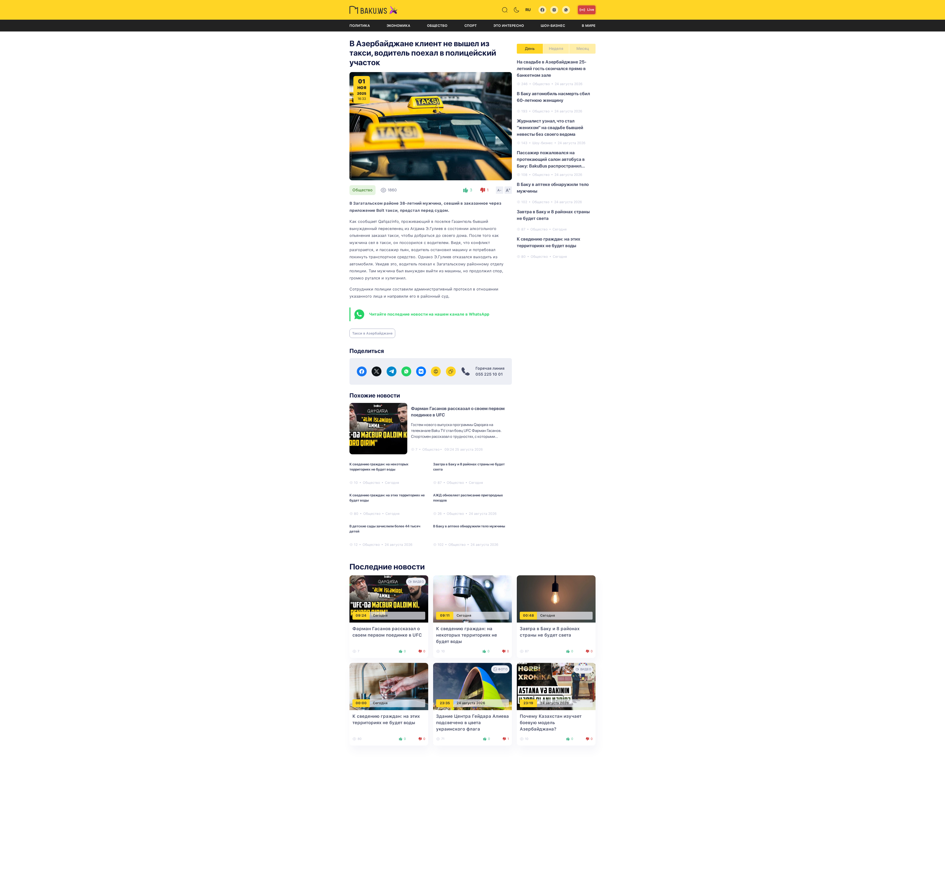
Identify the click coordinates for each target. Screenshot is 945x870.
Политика (359, 26)
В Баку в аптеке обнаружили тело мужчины (469, 526)
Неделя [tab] (556, 48)
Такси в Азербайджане (372, 333)
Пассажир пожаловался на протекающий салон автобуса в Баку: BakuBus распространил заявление (551, 159)
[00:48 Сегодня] (556, 598)
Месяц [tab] (582, 48)
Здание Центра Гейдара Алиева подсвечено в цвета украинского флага (472, 723)
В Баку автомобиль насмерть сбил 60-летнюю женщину (553, 97)
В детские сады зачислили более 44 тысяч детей (384, 528)
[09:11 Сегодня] (472, 598)
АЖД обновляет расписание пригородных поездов (468, 497)
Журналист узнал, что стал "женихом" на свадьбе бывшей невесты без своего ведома (550, 127)
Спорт (470, 26)
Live (590, 10)
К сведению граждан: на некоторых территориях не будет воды (379, 466)
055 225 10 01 (489, 374)
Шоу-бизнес (553, 26)
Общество (437, 26)
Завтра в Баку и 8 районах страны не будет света (469, 466)
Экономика (398, 26)
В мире (589, 26)
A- (499, 190)
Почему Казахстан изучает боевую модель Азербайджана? (551, 723)
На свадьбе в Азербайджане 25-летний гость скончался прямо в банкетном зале (551, 68)
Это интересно (508, 26)
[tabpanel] (556, 159)
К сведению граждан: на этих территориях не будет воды (387, 497)
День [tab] (530, 48)
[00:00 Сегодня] (388, 686)
